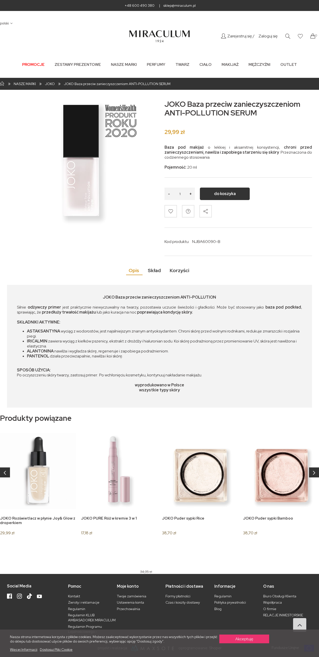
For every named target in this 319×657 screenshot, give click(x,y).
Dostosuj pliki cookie (56, 649)
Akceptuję (244, 639)
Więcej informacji (23, 649)
